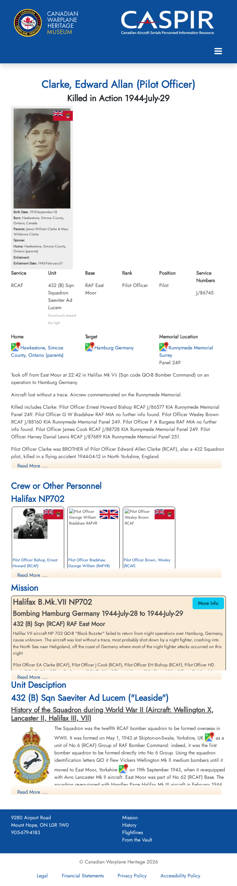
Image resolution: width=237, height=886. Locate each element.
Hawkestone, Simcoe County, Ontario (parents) (37, 351)
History (129, 825)
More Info (208, 603)
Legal (42, 875)
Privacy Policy (132, 875)
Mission (130, 817)
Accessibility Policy (180, 875)
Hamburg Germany (114, 347)
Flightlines (132, 832)
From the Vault (137, 839)
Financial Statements (83, 875)
